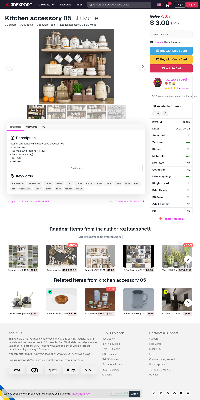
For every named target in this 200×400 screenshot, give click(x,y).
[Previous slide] (10, 66)
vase (127, 183)
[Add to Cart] (27, 263)
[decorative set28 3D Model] (61, 256)
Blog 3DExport (110, 369)
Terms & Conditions (159, 369)
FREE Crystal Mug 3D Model (138, 313)
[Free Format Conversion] (165, 114)
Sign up (192, 4)
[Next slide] (142, 66)
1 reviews (184, 88)
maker (89, 183)
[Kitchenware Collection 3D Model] (100, 299)
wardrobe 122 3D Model (97, 270)
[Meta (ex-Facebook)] (174, 394)
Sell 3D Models (111, 359)
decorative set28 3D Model (60, 270)
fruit (69, 183)
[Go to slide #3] (76, 112)
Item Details (15, 126)
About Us (15, 333)
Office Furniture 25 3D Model (138, 270)
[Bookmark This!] (34, 263)
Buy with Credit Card (173, 50)
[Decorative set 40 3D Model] (23, 256)
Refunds (153, 374)
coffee (79, 183)
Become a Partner (112, 364)
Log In (180, 4)
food (99, 183)
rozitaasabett (176, 79)
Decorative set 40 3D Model (22, 270)
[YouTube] (188, 394)
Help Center (155, 343)
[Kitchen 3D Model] (177, 299)
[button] (188, 259)
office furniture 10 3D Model (125, 201)
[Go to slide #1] (36, 112)
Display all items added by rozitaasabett (100, 236)
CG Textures (109, 354)
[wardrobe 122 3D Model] (100, 256)
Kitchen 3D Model (171, 313)
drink (108, 183)
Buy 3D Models (113, 333)
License (153, 354)
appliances (34, 183)
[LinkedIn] (181, 394)
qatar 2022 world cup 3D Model (30, 201)
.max (156, 113)
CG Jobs (107, 374)
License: (159, 42)
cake (118, 183)
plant (48, 188)
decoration (25, 188)
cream (79, 188)
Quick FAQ (155, 349)
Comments (31, 126)
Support (153, 338)
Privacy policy (157, 364)
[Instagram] (154, 394)
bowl (136, 183)
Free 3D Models (111, 349)
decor (59, 183)
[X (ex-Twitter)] (161, 394)
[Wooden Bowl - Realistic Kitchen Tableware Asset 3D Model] (61, 299)
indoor (38, 188)
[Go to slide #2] (56, 112)
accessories (18, 183)
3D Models (108, 338)
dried (58, 188)
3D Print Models (111, 343)
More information (81, 393)
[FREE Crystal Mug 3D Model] (138, 299)
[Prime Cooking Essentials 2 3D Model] (23, 299)
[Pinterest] (168, 394)
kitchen (48, 183)
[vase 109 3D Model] (177, 256)
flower (68, 188)
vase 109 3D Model (172, 270)
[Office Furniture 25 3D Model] (138, 256)
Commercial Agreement (162, 359)
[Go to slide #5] (116, 112)
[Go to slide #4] (96, 112)
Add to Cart (173, 68)
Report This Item (173, 219)
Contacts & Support (163, 333)
